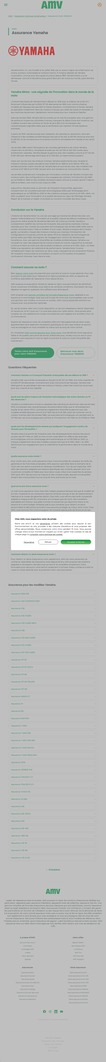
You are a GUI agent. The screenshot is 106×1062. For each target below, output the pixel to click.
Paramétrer (29, 542)
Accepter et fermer (76, 542)
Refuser (48, 542)
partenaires (45, 524)
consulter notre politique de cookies (46, 534)
